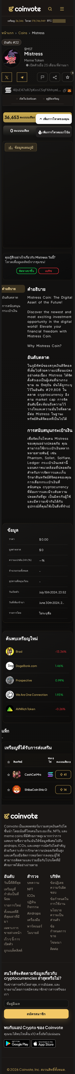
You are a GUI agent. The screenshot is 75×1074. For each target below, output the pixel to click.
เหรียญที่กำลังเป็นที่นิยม (11, 894)
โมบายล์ (33, 932)
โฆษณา (55, 942)
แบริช (48, 271)
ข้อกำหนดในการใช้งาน (59, 901)
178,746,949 (38, 20)
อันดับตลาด (10, 297)
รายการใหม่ (12, 905)
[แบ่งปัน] (55, 77)
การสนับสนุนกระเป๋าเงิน (11, 308)
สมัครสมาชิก (36, 1014)
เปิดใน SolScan (27, 98)
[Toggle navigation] (62, 9)
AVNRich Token (25, 709)
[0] (67, 77)
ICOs (31, 895)
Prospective (24, 680)
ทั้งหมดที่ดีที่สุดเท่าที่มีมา (12, 916)
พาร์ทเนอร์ (34, 926)
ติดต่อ (54, 949)
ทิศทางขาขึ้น (26, 271)
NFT (30, 889)
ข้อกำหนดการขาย (58, 931)
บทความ (33, 882)
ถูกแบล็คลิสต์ (13, 950)
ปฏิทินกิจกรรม (33, 904)
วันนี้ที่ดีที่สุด (12, 882)
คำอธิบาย (9, 288)
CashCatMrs (33, 774)
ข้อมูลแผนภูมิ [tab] (24, 147)
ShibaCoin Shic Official (39, 789)
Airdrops (34, 913)
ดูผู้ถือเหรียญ (52, 98)
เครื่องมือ (33, 920)
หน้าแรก (8, 33)
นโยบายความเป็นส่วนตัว (56, 915)
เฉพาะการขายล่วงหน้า (12, 930)
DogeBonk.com (26, 666)
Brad (19, 651)
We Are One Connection (32, 694)
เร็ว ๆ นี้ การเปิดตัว (12, 941)
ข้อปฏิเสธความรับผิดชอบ (58, 887)
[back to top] (63, 1065)
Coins (22, 33)
